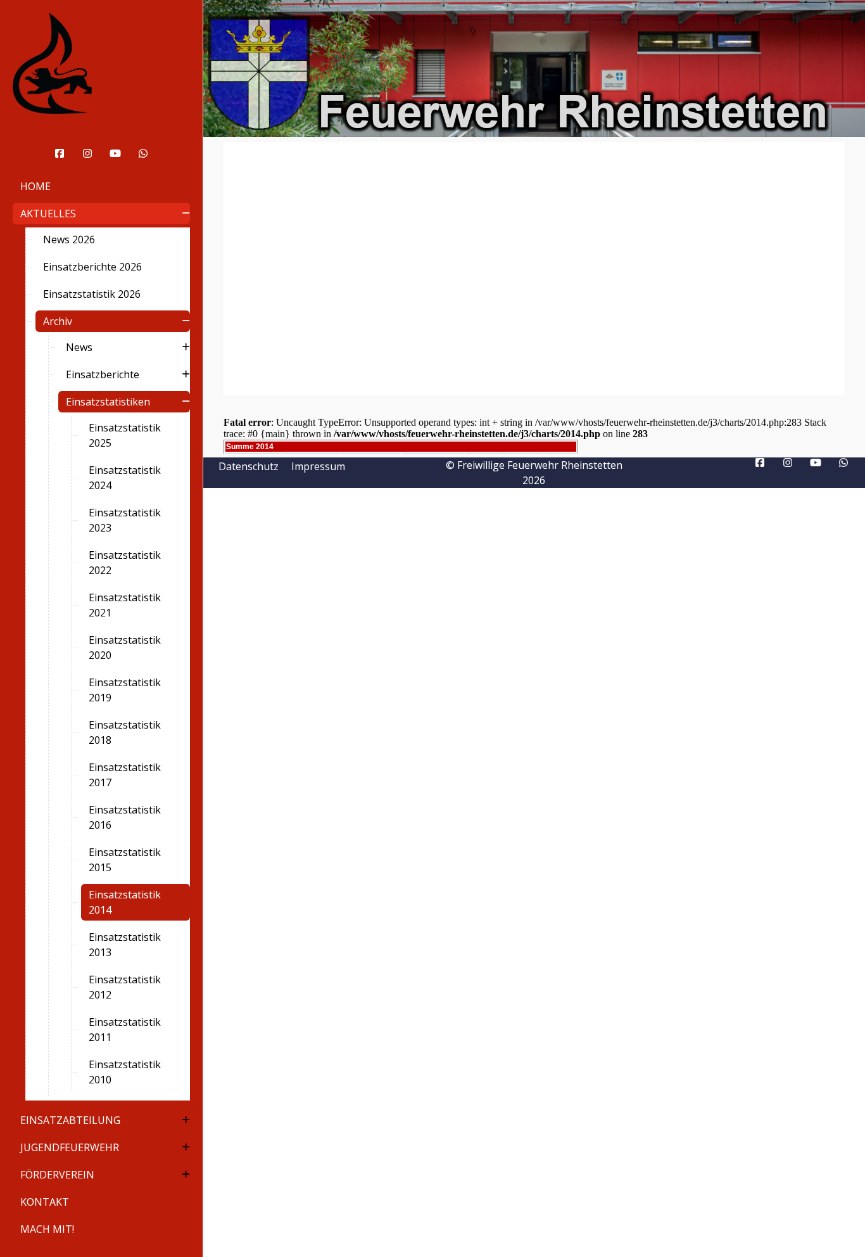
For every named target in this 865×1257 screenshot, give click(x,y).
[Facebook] (59, 153)
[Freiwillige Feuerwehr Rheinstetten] (101, 63)
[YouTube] (115, 153)
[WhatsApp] (143, 153)
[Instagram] (87, 153)
